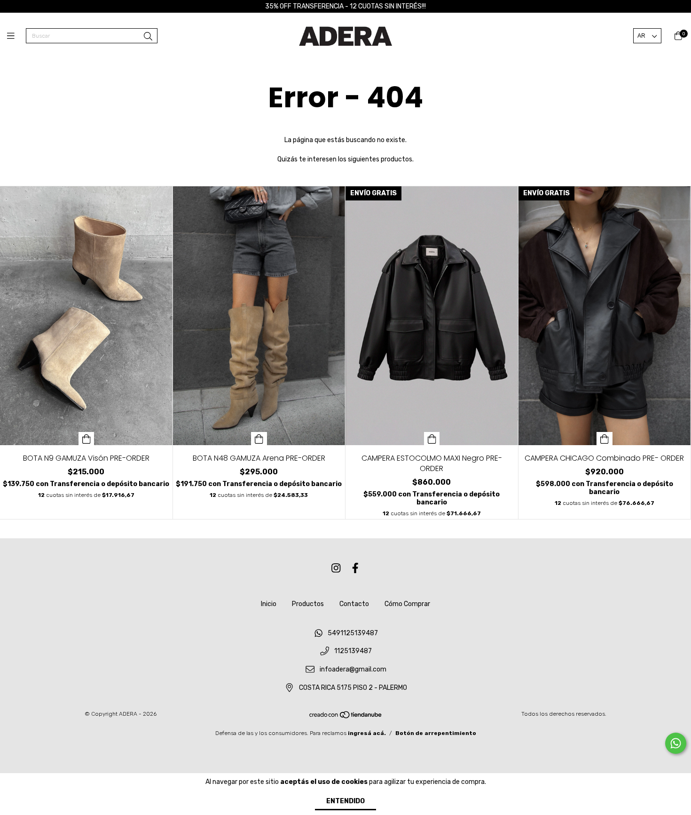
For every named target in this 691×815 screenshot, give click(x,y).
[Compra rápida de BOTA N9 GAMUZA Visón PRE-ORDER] (86, 438)
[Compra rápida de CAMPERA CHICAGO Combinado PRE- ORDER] (604, 438)
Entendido (345, 801)
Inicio (268, 604)
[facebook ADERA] (355, 568)
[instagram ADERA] (336, 568)
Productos (308, 604)
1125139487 (353, 651)
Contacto (354, 604)
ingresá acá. (367, 733)
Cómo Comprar (407, 604)
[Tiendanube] (346, 717)
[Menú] (16, 36)
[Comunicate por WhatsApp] (675, 743)
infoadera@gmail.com (353, 670)
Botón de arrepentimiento (435, 733)
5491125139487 (353, 633)
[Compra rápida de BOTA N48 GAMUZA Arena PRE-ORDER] (259, 438)
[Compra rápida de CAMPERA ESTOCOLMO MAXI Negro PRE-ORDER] (432, 438)
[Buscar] (148, 36)
